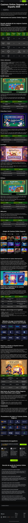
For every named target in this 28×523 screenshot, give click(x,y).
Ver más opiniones (14, 460)
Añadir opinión (23, 444)
